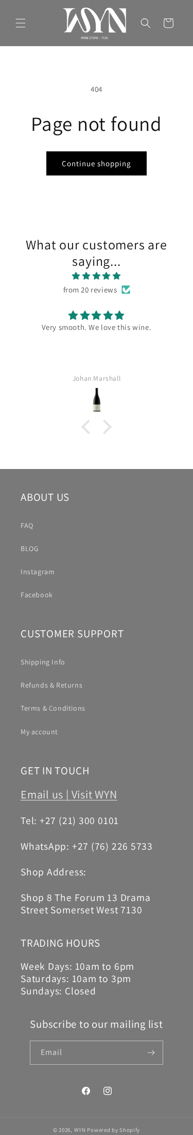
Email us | (46, 794)
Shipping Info (43, 662)
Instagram (38, 571)
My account (39, 731)
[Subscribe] (151, 1053)
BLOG (30, 548)
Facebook (37, 594)
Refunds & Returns (51, 685)
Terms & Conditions (53, 708)
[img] (96, 276)
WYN (80, 1129)
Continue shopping (96, 163)
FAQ (27, 525)
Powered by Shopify (113, 1129)
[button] (20, 23)
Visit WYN (94, 794)
